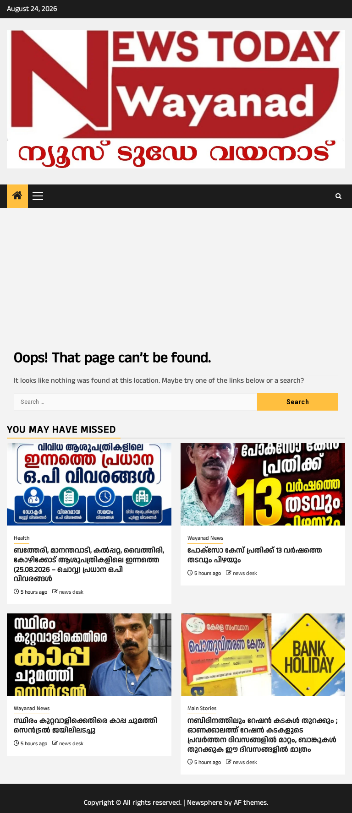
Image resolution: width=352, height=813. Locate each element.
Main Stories (201, 708)
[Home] (17, 197)
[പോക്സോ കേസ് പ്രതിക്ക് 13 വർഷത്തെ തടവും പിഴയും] (263, 484)
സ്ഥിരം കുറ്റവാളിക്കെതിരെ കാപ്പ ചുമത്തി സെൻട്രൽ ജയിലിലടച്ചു (85, 725)
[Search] (338, 196)
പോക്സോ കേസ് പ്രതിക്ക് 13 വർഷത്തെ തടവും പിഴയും (254, 555)
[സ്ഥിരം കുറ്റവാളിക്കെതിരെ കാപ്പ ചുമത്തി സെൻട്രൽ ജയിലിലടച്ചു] (89, 654)
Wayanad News (205, 538)
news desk (71, 592)
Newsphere (204, 802)
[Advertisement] (176, 276)
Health (21, 538)
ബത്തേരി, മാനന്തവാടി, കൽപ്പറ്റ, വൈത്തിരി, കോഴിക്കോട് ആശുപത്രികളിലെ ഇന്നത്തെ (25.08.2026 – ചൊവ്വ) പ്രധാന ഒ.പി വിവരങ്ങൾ (89, 564)
